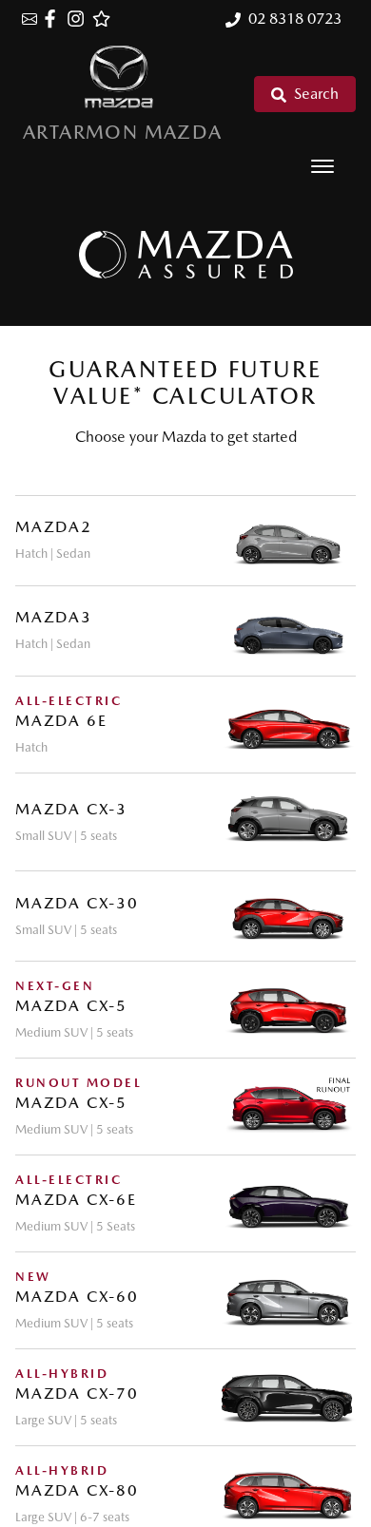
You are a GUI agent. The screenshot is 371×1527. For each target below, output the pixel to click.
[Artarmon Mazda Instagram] (79, 19)
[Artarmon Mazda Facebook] (54, 19)
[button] (322, 166)
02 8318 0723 (295, 19)
